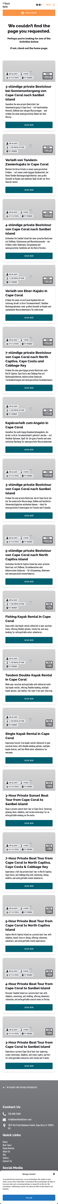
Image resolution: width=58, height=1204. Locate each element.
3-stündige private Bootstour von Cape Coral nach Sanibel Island (28, 489)
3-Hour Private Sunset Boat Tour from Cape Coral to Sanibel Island (26, 800)
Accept (29, 1198)
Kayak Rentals (8, 1148)
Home (5, 1141)
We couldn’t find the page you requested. (22, 1087)
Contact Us (7, 1161)
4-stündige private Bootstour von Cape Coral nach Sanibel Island (28, 229)
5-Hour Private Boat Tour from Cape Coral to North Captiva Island (28, 925)
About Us (6, 1151)
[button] (54, 1174)
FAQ (4, 1154)
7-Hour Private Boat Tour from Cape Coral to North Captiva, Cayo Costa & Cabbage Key (29, 862)
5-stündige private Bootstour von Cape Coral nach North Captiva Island (28, 555)
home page (40, 48)
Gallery (5, 1157)
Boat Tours (7, 1145)
